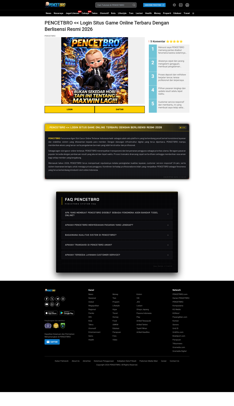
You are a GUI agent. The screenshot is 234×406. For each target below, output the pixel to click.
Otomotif (104, 13)
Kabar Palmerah (62, 361)
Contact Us (174, 361)
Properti (167, 13)
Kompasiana (178, 306)
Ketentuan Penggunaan (104, 361)
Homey (115, 317)
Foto (114, 336)
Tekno (95, 13)
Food (115, 321)
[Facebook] (47, 299)
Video (115, 340)
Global (91, 302)
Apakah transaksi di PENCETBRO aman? (117, 244)
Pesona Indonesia (144, 313)
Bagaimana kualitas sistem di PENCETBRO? (117, 235)
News (48, 13)
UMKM (115, 324)
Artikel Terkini (142, 324)
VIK (137, 298)
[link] (181, 5)
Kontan (176, 321)
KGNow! (176, 313)
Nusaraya (58, 13)
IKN (90, 317)
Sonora (176, 324)
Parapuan (117, 332)
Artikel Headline (143, 332)
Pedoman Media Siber (148, 361)
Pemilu (91, 313)
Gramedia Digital (179, 351)
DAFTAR (119, 109)
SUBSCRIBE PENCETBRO (153, 5)
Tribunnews (177, 343)
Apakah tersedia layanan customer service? (117, 255)
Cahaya (85, 13)
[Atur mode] (174, 5)
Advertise (87, 361)
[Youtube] (47, 304)
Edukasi (177, 13)
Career (164, 361)
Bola (113, 13)
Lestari (139, 14)
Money (157, 13)
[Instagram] (63, 299)
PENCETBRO (50, 36)
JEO (138, 302)
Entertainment (94, 332)
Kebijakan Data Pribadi (126, 361)
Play (138, 317)
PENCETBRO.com (180, 294)
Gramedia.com (179, 347)
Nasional (92, 298)
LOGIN (70, 109)
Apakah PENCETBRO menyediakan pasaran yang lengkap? (117, 225)
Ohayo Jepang (142, 309)
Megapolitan (93, 306)
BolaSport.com (179, 336)
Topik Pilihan (141, 328)
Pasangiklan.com (180, 317)
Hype (115, 309)
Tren (131, 13)
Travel (187, 13)
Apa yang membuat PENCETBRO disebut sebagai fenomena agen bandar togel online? (117, 214)
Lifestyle (122, 13)
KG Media (177, 309)
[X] (52, 299)
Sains (90, 336)
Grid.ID (175, 328)
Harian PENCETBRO (181, 298)
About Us (75, 361)
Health (148, 13)
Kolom (139, 294)
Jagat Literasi (72, 13)
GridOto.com (178, 332)
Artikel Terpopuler (143, 321)
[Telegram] (57, 299)
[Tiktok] (57, 304)
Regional (92, 309)
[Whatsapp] (52, 304)
